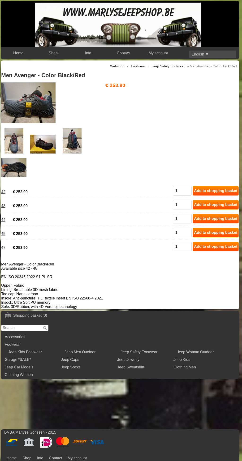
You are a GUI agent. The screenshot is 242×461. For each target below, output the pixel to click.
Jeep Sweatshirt (130, 367)
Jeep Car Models (19, 367)
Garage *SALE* (18, 360)
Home (18, 53)
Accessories (15, 337)
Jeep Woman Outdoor (195, 352)
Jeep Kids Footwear (25, 352)
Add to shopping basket (215, 191)
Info (88, 53)
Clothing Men (184, 367)
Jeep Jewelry (128, 360)
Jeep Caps (70, 360)
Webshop (117, 66)
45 (3, 234)
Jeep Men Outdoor (80, 352)
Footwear (13, 344)
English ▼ (200, 54)
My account (158, 53)
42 (3, 192)
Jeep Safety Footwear (139, 352)
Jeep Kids (181, 360)
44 (3, 220)
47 (3, 248)
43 (3, 206)
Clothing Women (19, 375)
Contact (123, 53)
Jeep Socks (71, 367)
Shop (53, 53)
